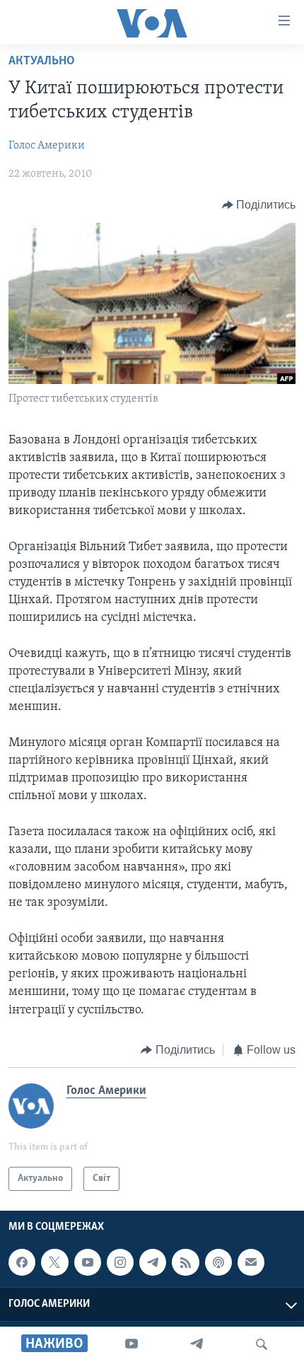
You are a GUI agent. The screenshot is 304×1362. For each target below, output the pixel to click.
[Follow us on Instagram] (120, 1262)
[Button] (259, 205)
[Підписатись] (251, 1262)
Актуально (41, 61)
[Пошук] (261, 1344)
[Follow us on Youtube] (87, 1262)
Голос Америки (46, 145)
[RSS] (185, 1262)
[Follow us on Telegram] (152, 1262)
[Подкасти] (218, 1262)
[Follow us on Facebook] (21, 1262)
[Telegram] (196, 1344)
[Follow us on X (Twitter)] (54, 1262)
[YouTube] (131, 1344)
